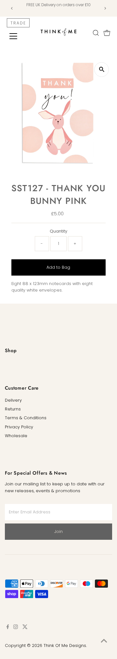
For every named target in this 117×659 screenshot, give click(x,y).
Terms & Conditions (25, 418)
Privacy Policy (19, 427)
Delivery (13, 400)
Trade (18, 23)
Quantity (58, 231)
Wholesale (16, 435)
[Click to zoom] (101, 69)
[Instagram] (16, 628)
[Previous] (12, 8)
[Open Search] (96, 33)
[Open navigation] (17, 36)
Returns (13, 409)
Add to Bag (58, 267)
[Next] (105, 8)
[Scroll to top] (104, 641)
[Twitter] (25, 628)
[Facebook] (8, 628)
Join (58, 531)
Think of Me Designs (65, 645)
